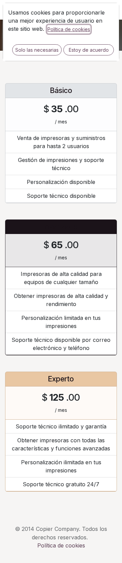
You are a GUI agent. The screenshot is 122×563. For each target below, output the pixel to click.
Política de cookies (68, 29)
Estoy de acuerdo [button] (89, 50)
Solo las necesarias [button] (37, 50)
